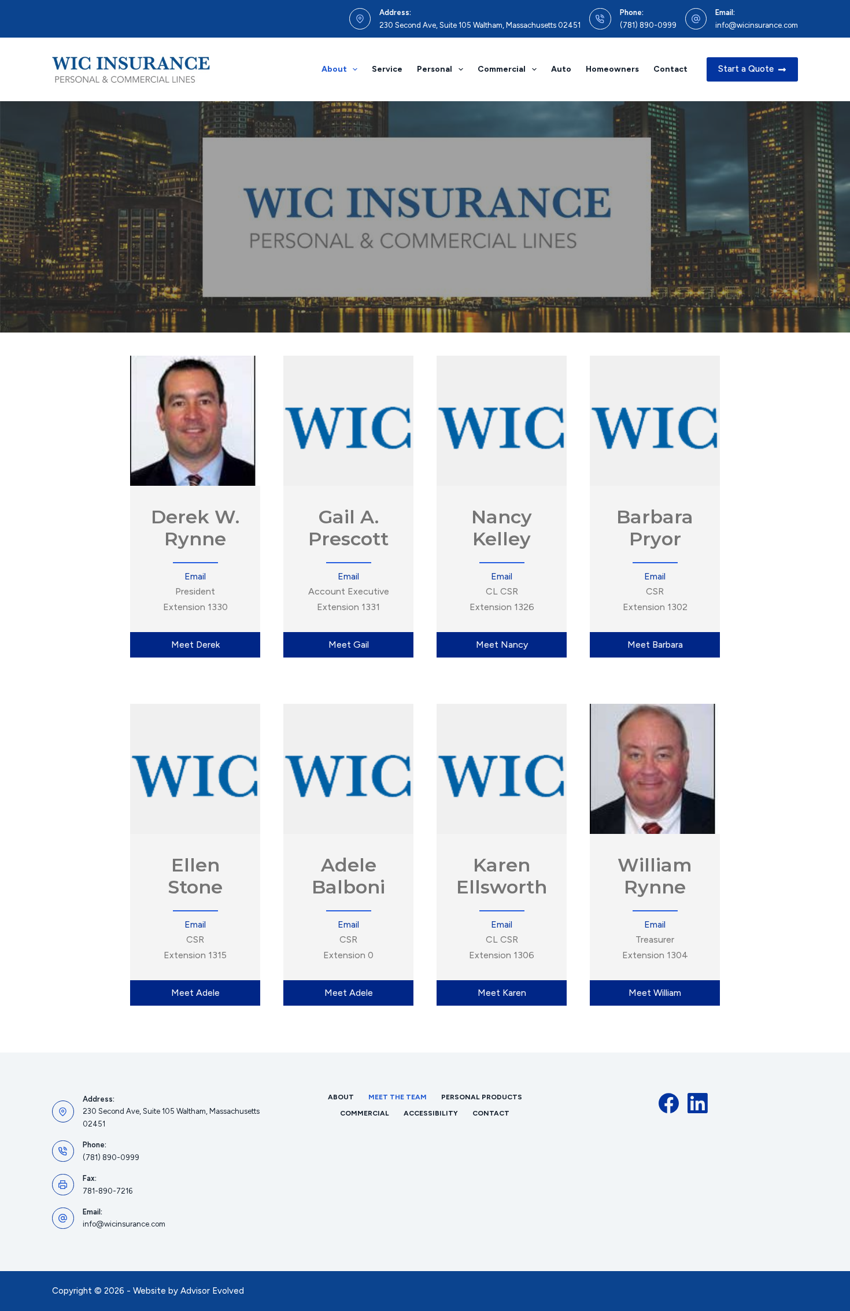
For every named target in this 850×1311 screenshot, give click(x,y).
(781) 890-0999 (648, 25)
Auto (561, 69)
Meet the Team (397, 1097)
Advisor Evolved (212, 1291)
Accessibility (431, 1113)
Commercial (502, 69)
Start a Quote (746, 69)
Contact (670, 69)
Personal (434, 69)
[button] (195, 645)
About (334, 69)
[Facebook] (669, 1103)
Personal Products (481, 1097)
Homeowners (612, 69)
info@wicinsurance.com (756, 25)
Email (195, 576)
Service (387, 69)
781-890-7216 (107, 1191)
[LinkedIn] (698, 1103)
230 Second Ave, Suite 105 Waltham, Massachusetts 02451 (480, 25)
